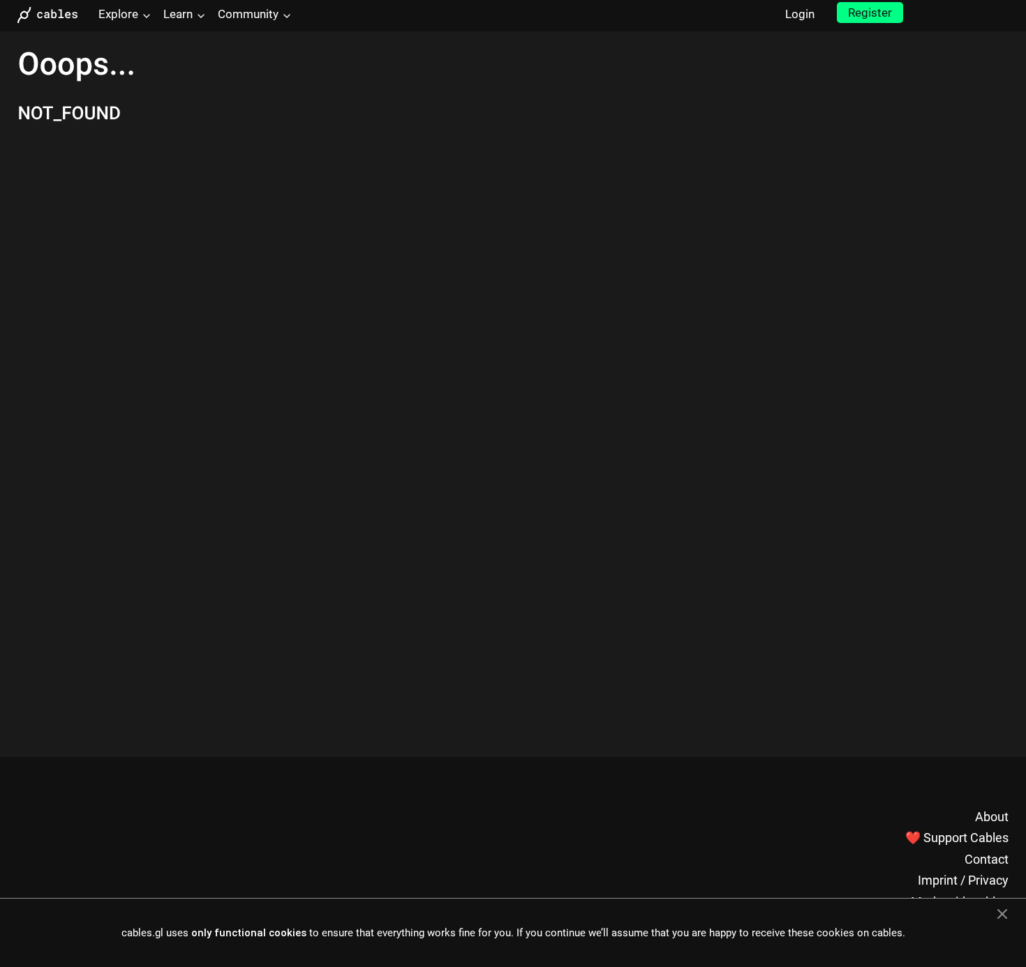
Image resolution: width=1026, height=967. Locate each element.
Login (800, 14)
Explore (118, 14)
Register (870, 13)
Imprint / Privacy (963, 880)
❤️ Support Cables (957, 837)
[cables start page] (52, 15)
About (992, 816)
